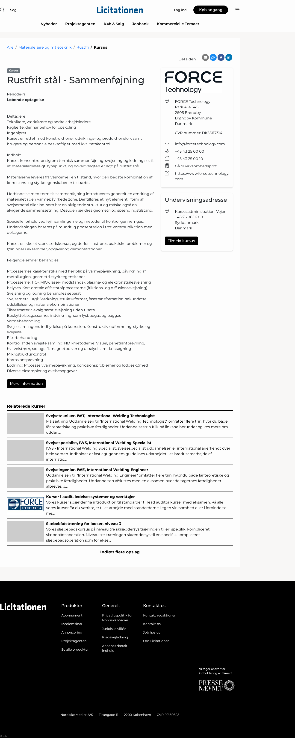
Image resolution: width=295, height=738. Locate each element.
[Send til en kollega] (205, 57)
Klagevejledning (115, 637)
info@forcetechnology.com (200, 144)
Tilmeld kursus (181, 241)
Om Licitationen (156, 641)
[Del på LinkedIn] (228, 57)
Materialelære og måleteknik (45, 47)
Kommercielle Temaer (178, 24)
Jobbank (140, 24)
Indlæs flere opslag (120, 552)
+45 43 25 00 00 (189, 151)
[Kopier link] (213, 57)
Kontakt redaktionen (159, 615)
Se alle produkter (75, 649)
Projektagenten (80, 24)
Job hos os (151, 632)
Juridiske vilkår (114, 629)
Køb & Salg (114, 24)
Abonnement (72, 615)
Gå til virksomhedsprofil (196, 166)
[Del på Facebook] (221, 57)
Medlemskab (71, 624)
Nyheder (49, 24)
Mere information (26, 383)
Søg (13, 10)
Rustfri (83, 47)
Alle (10, 47)
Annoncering (71, 632)
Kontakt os (152, 624)
